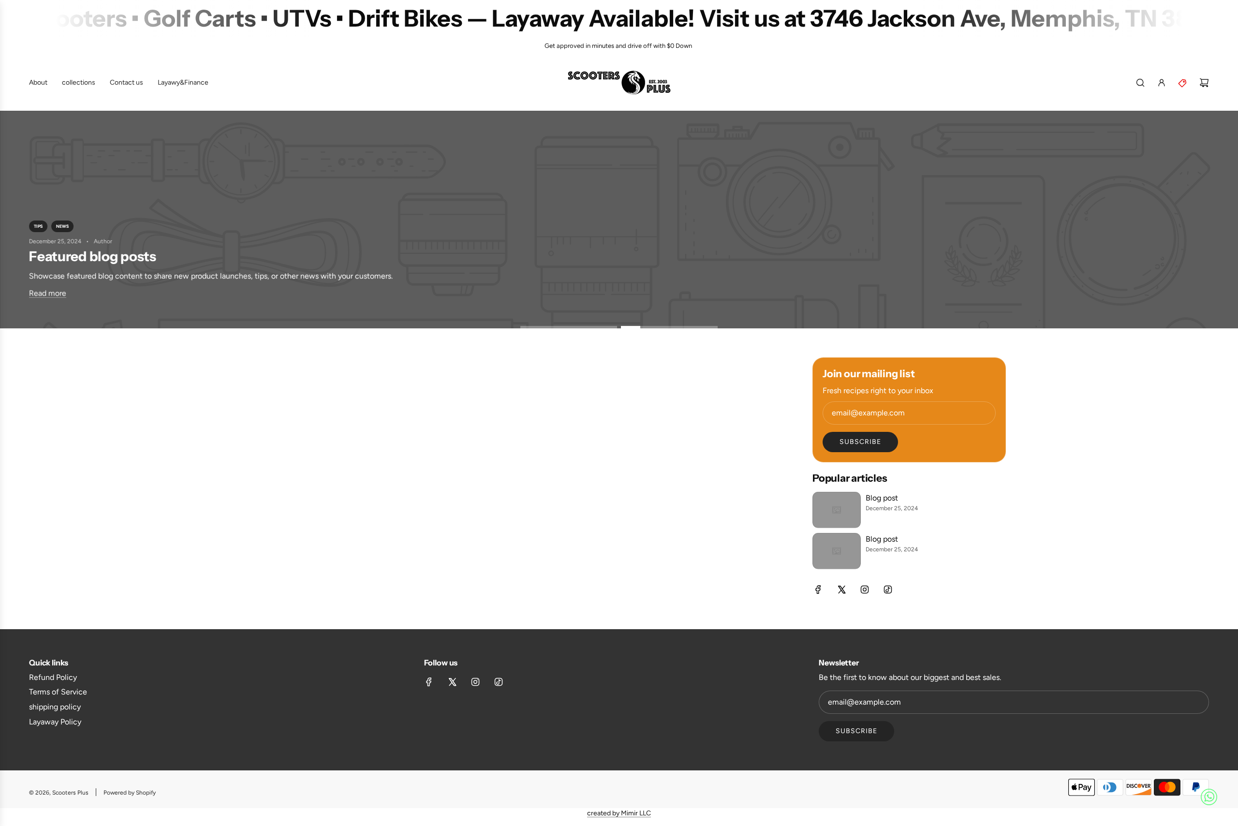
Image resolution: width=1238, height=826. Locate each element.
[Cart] (1204, 82)
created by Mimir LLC (619, 813)
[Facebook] (818, 589)
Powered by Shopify (129, 792)
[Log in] (1161, 82)
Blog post (882, 497)
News (62, 226)
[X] (841, 589)
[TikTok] (888, 589)
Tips (38, 226)
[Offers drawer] (1183, 82)
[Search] (1140, 82)
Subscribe (860, 442)
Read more (47, 292)
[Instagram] (864, 589)
